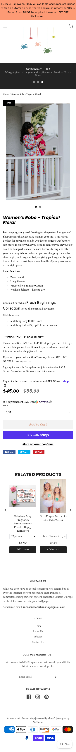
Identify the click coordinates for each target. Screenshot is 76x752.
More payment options (38, 444)
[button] (38, 402)
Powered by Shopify (46, 718)
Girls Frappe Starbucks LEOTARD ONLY (53, 518)
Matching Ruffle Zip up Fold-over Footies (33, 325)
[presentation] (5, 510)
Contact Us (38, 642)
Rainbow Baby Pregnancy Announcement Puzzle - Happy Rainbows (22, 523)
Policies (38, 636)
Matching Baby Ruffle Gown (26, 321)
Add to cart (23, 549)
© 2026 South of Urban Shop (21, 718)
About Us (38, 631)
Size (5, 405)
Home (6, 94)
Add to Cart (38, 424)
